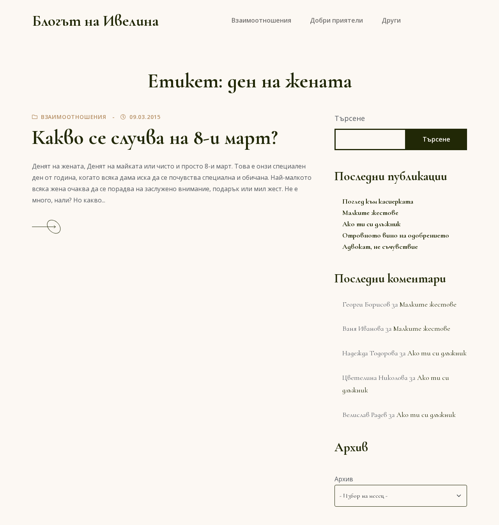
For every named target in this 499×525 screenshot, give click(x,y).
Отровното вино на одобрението (395, 235)
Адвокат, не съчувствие (380, 246)
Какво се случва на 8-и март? (155, 137)
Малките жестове (370, 212)
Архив (343, 479)
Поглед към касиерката (377, 201)
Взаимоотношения (73, 117)
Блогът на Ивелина (95, 20)
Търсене (349, 118)
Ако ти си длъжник (371, 224)
